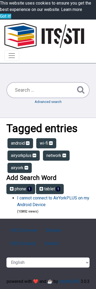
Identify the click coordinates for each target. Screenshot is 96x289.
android (18, 143)
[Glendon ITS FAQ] (44, 36)
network (54, 155)
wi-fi (44, 143)
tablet (51, 188)
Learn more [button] (71, 9)
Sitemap (53, 230)
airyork (18, 167)
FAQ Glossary (23, 243)
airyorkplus (22, 155)
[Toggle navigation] (11, 55)
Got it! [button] (5, 16)
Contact (52, 243)
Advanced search (48, 102)
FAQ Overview (24, 230)
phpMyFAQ (69, 281)
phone (22, 188)
